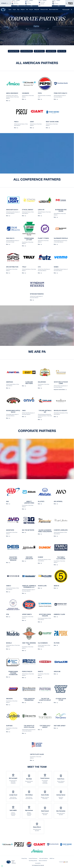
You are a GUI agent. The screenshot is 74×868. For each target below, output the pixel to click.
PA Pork (56, 643)
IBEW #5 (56, 585)
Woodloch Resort (60, 410)
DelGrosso (42, 382)
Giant (32, 121)
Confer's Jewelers (61, 530)
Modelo (9, 643)
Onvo (24, 410)
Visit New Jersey (59, 725)
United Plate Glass (37, 754)
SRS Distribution (12, 267)
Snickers (9, 698)
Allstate (41, 501)
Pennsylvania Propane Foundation (13, 673)
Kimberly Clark (59, 614)
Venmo (56, 267)
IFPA (7, 614)
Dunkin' (40, 557)
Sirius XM (57, 671)
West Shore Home (52, 121)
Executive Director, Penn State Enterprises (13, 782)
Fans (27, 9)
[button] (10, 3)
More (8, 100)
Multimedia (36, 9)
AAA (7, 501)
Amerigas (9, 382)
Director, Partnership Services (13, 814)
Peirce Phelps (27, 671)
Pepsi (40, 93)
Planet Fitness (43, 238)
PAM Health (10, 238)
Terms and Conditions (43, 858)
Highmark (25, 93)
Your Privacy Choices (33, 860)
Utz (39, 267)
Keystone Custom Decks (59, 389)
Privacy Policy (24, 858)
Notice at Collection (43, 860)
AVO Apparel (58, 501)
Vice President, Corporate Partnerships (45, 782)
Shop (18, 9)
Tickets (14, 9)
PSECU (16, 121)
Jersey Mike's (27, 614)
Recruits (31, 9)
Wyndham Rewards (37, 294)
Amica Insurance (12, 93)
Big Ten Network (28, 530)
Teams (9, 9)
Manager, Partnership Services (29, 814)
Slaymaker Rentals (61, 238)
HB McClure (42, 585)
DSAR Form (52, 858)
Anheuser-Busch (12, 209)
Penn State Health (60, 93)
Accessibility (37, 863)
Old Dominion (43, 643)
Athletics (23, 9)
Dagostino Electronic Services (13, 559)
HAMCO (8, 585)
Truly (24, 267)
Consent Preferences (33, 858)
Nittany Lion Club (44, 9)
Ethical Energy (27, 209)
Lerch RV (41, 209)
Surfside (9, 725)
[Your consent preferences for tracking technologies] (2, 866)
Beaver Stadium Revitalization (55, 9)
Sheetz (40, 671)
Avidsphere (10, 530)
